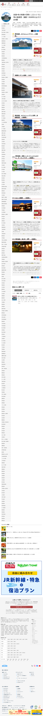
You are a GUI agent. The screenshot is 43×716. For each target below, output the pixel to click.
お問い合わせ (4, 705)
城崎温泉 (3, 398)
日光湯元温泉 (4, 137)
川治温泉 (3, 141)
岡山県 (15, 654)
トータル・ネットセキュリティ (22, 679)
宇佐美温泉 (3, 325)
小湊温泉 (3, 182)
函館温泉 (3, 47)
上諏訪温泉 (3, 229)
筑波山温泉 (3, 175)
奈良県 (20, 652)
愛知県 (15, 650)
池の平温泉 (3, 263)
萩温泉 (3, 452)
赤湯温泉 (3, 94)
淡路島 (30, 299)
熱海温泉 (3, 304)
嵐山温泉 (3, 383)
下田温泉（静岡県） (5, 310)
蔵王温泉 (9, 626)
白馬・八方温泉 (4, 244)
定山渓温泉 (3, 625)
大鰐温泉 (3, 53)
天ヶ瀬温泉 (3, 507)
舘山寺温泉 (3, 332)
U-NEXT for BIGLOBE (21, 680)
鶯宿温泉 (3, 60)
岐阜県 (12, 650)
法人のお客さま (5, 686)
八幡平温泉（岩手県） (5, 62)
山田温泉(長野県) (4, 257)
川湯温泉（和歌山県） (5, 422)
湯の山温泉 (3, 377)
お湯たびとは (34, 620)
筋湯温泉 (3, 509)
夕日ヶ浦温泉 (4, 394)
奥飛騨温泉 (3, 353)
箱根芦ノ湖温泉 (4, 197)
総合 (29, 293)
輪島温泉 (3, 297)
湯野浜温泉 (3, 113)
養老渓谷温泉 (4, 188)
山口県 (20, 654)
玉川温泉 (3, 81)
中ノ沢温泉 (3, 128)
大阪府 (15, 652)
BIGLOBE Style (19, 696)
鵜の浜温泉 (3, 267)
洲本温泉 (3, 411)
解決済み (36, 290)
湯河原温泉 (3, 629)
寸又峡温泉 (3, 336)
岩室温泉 (3, 265)
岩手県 (15, 639)
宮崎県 (21, 660)
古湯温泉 (3, 475)
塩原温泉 (3, 139)
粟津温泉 (3, 289)
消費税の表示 (10, 705)
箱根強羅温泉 (4, 201)
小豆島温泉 (3, 460)
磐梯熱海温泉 (4, 130)
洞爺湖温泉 (3, 43)
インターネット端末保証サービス (22, 676)
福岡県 (8, 660)
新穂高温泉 (3, 351)
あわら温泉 (3, 630)
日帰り (19, 303)
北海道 (9, 639)
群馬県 (12, 641)
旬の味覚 (36, 301)
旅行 (28, 301)
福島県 (26, 639)
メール (32, 690)
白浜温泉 (3, 417)
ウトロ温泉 (3, 36)
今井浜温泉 (3, 323)
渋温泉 (3, 231)
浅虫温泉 (3, 51)
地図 (36, 46)
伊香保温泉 (3, 154)
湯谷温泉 (3, 366)
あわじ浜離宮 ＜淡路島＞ (23, 198)
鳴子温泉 (3, 66)
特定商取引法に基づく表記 (6, 709)
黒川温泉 (9, 632)
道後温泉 (3, 462)
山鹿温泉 (3, 501)
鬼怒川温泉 (3, 135)
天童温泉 (3, 105)
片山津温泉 (3, 291)
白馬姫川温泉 (4, 246)
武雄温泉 (3, 473)
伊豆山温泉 (3, 317)
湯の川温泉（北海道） (5, 32)
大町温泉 (3, 225)
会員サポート (33, 691)
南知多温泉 (3, 364)
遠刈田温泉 (3, 73)
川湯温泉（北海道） (5, 38)
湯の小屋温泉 (4, 173)
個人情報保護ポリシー (5, 707)
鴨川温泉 (3, 180)
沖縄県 (27, 660)
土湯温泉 (3, 126)
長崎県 (13, 660)
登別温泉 (3, 28)
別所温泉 (3, 250)
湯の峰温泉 (3, 424)
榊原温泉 (3, 372)
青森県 (12, 639)
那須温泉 (3, 145)
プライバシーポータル (14, 707)
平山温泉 (3, 499)
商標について (24, 709)
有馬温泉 (3, 400)
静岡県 (9, 650)
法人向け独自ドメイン (7, 702)
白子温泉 (3, 184)
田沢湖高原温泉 (4, 85)
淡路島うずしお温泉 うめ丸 (23, 75)
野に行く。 (33, 635)
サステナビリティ (20, 691)
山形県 (23, 639)
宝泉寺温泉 (3, 514)
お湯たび (33, 629)
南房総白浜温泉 (4, 186)
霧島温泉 (3, 520)
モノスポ (33, 634)
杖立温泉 (3, 492)
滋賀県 (9, 652)
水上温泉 (3, 171)
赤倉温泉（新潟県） (5, 261)
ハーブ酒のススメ (34, 643)
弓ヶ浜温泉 (3, 342)
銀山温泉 (3, 90)
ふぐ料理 (25, 301)
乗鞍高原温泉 (4, 242)
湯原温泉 (3, 443)
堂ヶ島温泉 (3, 340)
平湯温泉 (3, 349)
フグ (22, 301)
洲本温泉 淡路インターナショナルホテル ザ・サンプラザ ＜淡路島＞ (27, 157)
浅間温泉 (3, 220)
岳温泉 (3, 124)
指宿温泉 (3, 518)
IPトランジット (6, 699)
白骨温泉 (3, 218)
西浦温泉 (3, 362)
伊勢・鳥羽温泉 (4, 368)
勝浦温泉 (6, 631)
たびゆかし (33, 639)
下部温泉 (3, 210)
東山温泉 (3, 115)
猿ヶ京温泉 (3, 167)
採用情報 (18, 694)
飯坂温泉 (3, 120)
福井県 (15, 648)
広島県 (17, 654)
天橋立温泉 (3, 381)
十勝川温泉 (3, 30)
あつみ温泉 (3, 96)
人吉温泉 (3, 494)
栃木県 (9, 641)
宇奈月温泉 (3, 280)
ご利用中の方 (31, 686)
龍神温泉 (3, 426)
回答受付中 (27, 290)
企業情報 (17, 686)
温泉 (34, 299)
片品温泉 (3, 165)
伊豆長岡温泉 (4, 319)
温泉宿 (19, 301)
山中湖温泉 (3, 212)
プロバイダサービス (7, 693)
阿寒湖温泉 (3, 34)
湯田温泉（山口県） (5, 454)
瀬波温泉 (3, 274)
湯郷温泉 (3, 445)
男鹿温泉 (3, 83)
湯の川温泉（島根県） (5, 441)
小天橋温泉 (3, 387)
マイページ (33, 688)
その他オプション (20, 682)
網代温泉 (3, 312)
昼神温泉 (3, 248)
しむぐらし (33, 675)
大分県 (19, 660)
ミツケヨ (33, 638)
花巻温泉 (3, 64)
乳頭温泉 (3, 79)
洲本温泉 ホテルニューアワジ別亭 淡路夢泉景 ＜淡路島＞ (26, 116)
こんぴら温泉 (4, 458)
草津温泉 (3, 152)
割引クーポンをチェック (38, 56)
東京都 (15, 643)
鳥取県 (9, 654)
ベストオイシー (34, 633)
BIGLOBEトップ (4, 710)
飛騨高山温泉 (4, 355)
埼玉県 (9, 643)
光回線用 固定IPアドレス (8, 694)
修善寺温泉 (3, 308)
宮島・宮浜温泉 (4, 447)
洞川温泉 (3, 415)
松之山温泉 (3, 278)
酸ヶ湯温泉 (3, 49)
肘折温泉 (3, 109)
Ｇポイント (33, 624)
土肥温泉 (3, 338)
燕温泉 (3, 276)
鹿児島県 (25, 660)
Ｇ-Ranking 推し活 (35, 640)
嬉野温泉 (3, 471)
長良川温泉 (3, 357)
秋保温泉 (3, 68)
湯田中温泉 (3, 255)
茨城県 (15, 641)
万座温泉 (3, 156)
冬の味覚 (32, 301)
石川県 (12, 648)
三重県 (17, 650)
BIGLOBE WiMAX (6, 678)
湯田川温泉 (3, 111)
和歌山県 (23, 652)
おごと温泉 (3, 379)
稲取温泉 (3, 321)
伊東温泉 (3, 306)
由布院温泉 (3, 505)
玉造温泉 (22, 631)
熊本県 (16, 660)
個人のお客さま (5, 670)
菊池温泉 (3, 486)
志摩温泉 (3, 370)
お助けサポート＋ (20, 674)
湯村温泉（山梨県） (5, 214)
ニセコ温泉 (3, 45)
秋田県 (20, 639)
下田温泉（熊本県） (5, 488)
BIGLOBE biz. (6, 688)
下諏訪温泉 (3, 233)
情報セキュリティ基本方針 (16, 709)
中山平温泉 (3, 75)
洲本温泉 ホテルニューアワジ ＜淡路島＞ (26, 35)
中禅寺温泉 (3, 143)
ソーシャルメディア (20, 697)
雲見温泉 (3, 334)
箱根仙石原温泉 (4, 203)
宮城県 (17, 639)
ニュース (18, 693)
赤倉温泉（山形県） (5, 92)
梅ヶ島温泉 (3, 327)
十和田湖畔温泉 (4, 58)
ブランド (18, 690)
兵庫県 (26, 299)
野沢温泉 (3, 216)
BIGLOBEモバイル (7, 677)
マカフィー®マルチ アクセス (8, 700)
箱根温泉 (3, 190)
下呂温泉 (3, 347)
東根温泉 (3, 107)
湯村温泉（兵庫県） (5, 413)
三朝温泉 (3, 428)
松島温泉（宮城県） (5, 77)
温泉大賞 (32, 674)
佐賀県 (10, 660)
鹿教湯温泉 (3, 227)
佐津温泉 (3, 409)
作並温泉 (3, 70)
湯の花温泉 (3, 396)
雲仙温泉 (3, 477)
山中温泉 (3, 287)
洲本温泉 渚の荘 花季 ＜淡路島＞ (26, 239)
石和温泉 (3, 205)
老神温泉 (3, 160)
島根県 (12, 654)
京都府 (12, 652)
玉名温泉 (3, 490)
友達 (19, 299)
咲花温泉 (3, 272)
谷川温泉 (3, 169)
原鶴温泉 (3, 469)
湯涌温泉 (3, 295)
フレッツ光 (5, 691)
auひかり (5, 675)
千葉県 (12, 643)
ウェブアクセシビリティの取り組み (19, 705)
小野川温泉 (3, 98)
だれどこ (33, 627)
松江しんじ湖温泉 (5, 439)
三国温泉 (3, 302)
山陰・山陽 (22, 299)
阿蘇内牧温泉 (4, 484)
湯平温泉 (3, 516)
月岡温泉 (3, 259)
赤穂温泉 (3, 402)
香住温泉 (3, 407)
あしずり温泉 (4, 464)
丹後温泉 (3, 392)
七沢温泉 (3, 195)
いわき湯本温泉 (4, 122)
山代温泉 (3, 293)
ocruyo (33, 628)
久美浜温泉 (3, 385)
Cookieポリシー (22, 707)
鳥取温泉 (3, 432)
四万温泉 (3, 158)
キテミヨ (33, 632)
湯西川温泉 (3, 150)
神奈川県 (17, 643)
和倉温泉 (22, 629)
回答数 (21, 293)
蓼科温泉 (3, 235)
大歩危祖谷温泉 (4, 456)
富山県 (9, 648)
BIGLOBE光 (5, 674)
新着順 (18, 293)
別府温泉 (3, 503)
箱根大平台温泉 (4, 199)
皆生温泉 (3, 430)
